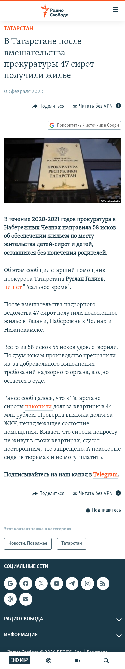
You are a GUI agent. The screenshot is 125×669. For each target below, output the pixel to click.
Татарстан (18, 29)
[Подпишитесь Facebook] (25, 583)
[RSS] (103, 583)
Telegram (105, 475)
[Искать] (106, 660)
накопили (39, 407)
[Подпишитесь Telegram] (72, 583)
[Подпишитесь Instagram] (87, 583)
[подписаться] (25, 599)
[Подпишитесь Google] (10, 583)
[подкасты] (49, 660)
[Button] (48, 106)
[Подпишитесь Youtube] (56, 583)
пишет (13, 288)
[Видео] (78, 660)
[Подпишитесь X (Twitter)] (41, 583)
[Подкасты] (10, 599)
